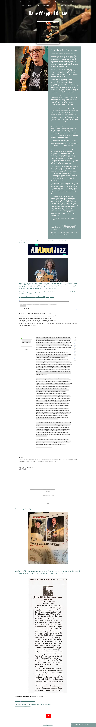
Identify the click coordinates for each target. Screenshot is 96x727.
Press (43, 2)
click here (54, 461)
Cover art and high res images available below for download (66, 323)
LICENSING (48, 491)
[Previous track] (91, 724)
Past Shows (46, 5)
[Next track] (94, 724)
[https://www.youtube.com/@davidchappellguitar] (48, 716)
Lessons (74, 2)
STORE (48, 489)
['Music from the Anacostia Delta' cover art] (19, 475)
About (28, 2)
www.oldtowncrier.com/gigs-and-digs (23, 706)
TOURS (35, 489)
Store (44, 304)
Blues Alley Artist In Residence (66, 5)
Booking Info (65, 2)
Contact (37, 5)
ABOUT (38, 489)
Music (53, 5)
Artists (21, 304)
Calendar (36, 2)
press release (27, 479)
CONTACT (52, 489)
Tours (26, 304)
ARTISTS (31, 489)
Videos (49, 2)
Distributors (37, 304)
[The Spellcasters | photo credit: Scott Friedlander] (21, 475)
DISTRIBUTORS (43, 489)
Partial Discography (27, 5)
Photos (56, 2)
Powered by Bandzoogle (48, 725)
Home (21, 2)
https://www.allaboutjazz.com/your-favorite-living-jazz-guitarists (36, 297)
